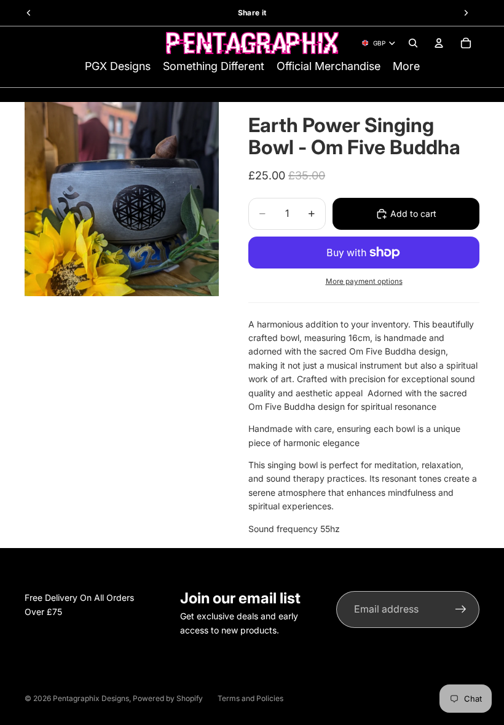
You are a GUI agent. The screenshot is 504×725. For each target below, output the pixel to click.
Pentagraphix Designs (91, 698)
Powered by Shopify (168, 698)
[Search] (413, 43)
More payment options (364, 281)
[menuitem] (406, 66)
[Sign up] (461, 609)
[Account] (438, 43)
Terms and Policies (250, 698)
